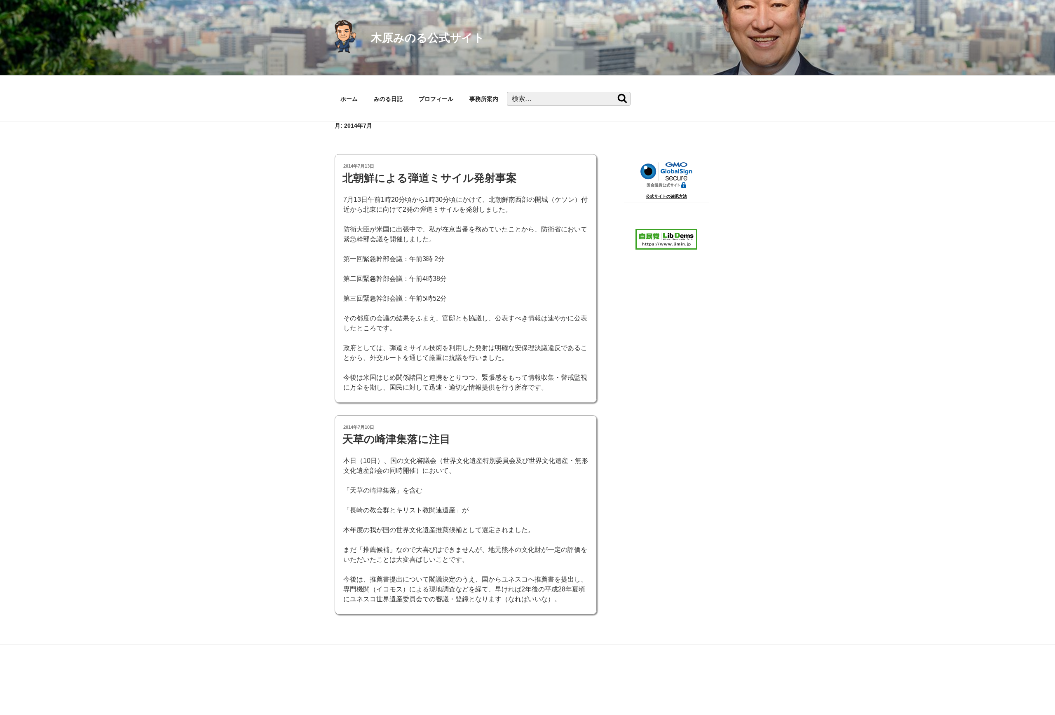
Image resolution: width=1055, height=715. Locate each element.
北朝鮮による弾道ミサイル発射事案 (429, 178)
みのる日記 (388, 99)
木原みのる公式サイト (428, 37)
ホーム (349, 99)
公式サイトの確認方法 (666, 196)
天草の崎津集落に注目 (396, 439)
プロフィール (436, 99)
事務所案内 (483, 99)
